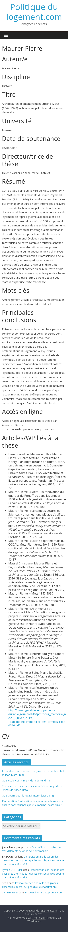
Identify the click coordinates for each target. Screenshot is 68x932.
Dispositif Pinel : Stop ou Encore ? (44, 892)
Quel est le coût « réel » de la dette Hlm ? (26, 780)
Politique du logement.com (34, 11)
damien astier (10, 892)
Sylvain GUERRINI (12, 869)
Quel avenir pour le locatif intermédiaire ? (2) (28, 795)
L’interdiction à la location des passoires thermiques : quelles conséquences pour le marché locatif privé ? (33, 860)
